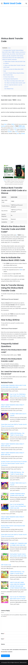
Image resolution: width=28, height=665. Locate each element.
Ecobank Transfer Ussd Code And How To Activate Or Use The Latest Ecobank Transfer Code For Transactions (14, 463)
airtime (23, 133)
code (23, 126)
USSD (20, 126)
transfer (10, 131)
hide (9, 47)
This (15, 129)
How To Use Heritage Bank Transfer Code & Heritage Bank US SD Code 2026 (18, 506)
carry (15, 128)
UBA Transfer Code (6, 564)
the (14, 126)
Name (3, 633)
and (18, 133)
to (13, 128)
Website (3, 644)
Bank (13, 124)
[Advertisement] (14, 22)
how (16, 131)
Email (2, 638)
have (5, 124)
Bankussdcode (23, 662)
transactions (22, 128)
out (18, 128)
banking (3, 126)
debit (21, 269)
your (9, 129)
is (16, 235)
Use (4, 179)
